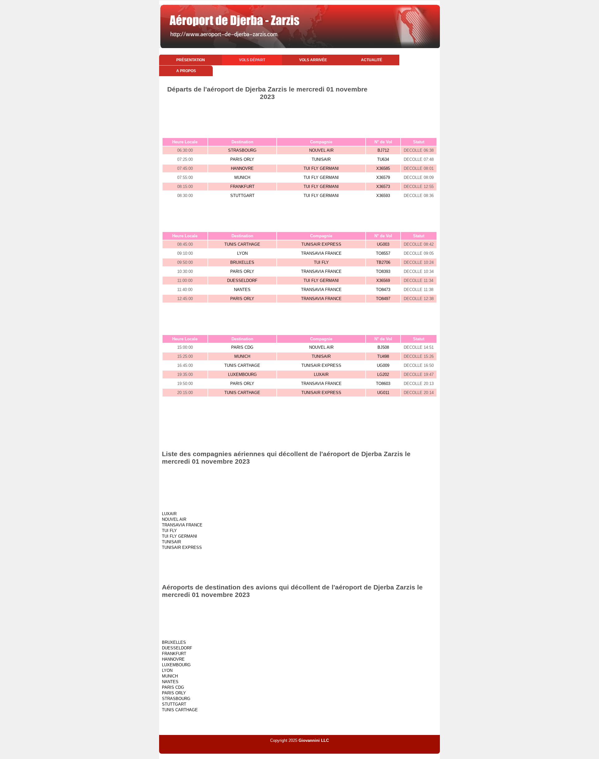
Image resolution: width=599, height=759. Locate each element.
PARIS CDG (242, 347)
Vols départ (252, 60)
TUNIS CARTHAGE (242, 244)
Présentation (190, 60)
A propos (186, 71)
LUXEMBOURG (242, 374)
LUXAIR (321, 374)
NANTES (242, 289)
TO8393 (383, 271)
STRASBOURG (242, 150)
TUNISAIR (321, 159)
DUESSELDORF (242, 280)
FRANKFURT (242, 186)
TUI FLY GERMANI (321, 168)
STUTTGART (242, 195)
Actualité (371, 60)
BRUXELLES (242, 262)
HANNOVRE (242, 168)
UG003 (383, 244)
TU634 (383, 159)
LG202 (383, 374)
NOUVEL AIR (321, 150)
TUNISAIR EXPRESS (321, 244)
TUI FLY (321, 262)
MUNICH (242, 177)
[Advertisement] (299, 118)
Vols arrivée (313, 60)
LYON (242, 253)
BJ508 (383, 347)
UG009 (383, 365)
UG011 (383, 392)
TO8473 (383, 289)
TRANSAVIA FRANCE (321, 253)
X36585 (383, 168)
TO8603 (383, 383)
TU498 (383, 356)
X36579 (383, 177)
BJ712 (383, 150)
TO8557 (383, 253)
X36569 (383, 280)
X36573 (383, 186)
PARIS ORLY (242, 159)
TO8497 (383, 298)
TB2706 (383, 262)
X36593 (383, 195)
